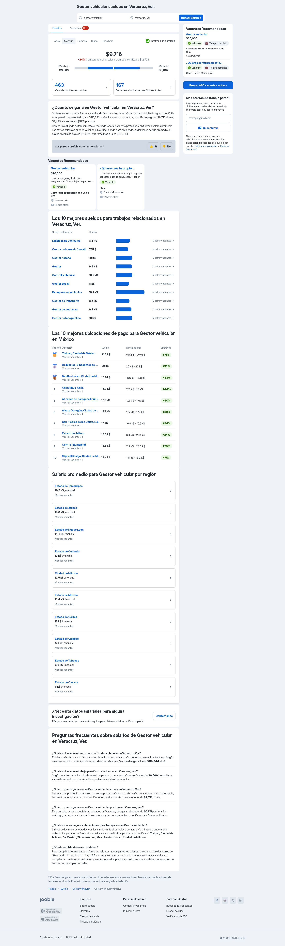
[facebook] (217, 900)
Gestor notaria (61, 258)
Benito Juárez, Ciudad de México (83, 376)
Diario (94, 41)
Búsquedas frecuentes (179, 905)
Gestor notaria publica (66, 318)
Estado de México (66, 595)
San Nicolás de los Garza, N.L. (80, 421)
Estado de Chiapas (67, 638)
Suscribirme (211, 128)
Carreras (85, 911)
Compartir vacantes (134, 905)
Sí (153, 146)
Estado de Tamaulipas (69, 486)
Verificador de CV (176, 916)
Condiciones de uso (51, 937)
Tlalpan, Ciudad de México (78, 353)
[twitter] (233, 900)
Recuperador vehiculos (67, 292)
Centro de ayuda (89, 916)
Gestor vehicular (63, 168)
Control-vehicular (63, 275)
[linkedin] (241, 900)
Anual (57, 41)
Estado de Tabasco (67, 660)
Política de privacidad (206, 146)
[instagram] (225, 900)
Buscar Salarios (191, 18)
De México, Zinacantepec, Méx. (82, 364)
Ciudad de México (66, 573)
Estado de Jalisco (73, 433)
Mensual (69, 41)
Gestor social (60, 283)
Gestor (56, 266)
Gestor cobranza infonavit (69, 249)
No (166, 146)
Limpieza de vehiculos (66, 240)
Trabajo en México (90, 921)
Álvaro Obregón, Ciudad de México (84, 410)
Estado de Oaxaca (66, 682)
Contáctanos (164, 716)
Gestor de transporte (65, 300)
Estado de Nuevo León (69, 529)
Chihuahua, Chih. (73, 387)
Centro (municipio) (74, 444)
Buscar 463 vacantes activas (208, 85)
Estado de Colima (66, 617)
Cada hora (107, 41)
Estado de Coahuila (67, 551)
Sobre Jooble (87, 905)
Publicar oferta (131, 911)
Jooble (241, 938)
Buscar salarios (175, 911)
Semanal (82, 41)
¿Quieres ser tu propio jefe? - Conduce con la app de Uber (116, 169)
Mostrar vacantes (162, 240)
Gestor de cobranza (65, 309)
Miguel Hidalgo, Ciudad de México (83, 456)
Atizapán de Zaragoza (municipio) (83, 399)
